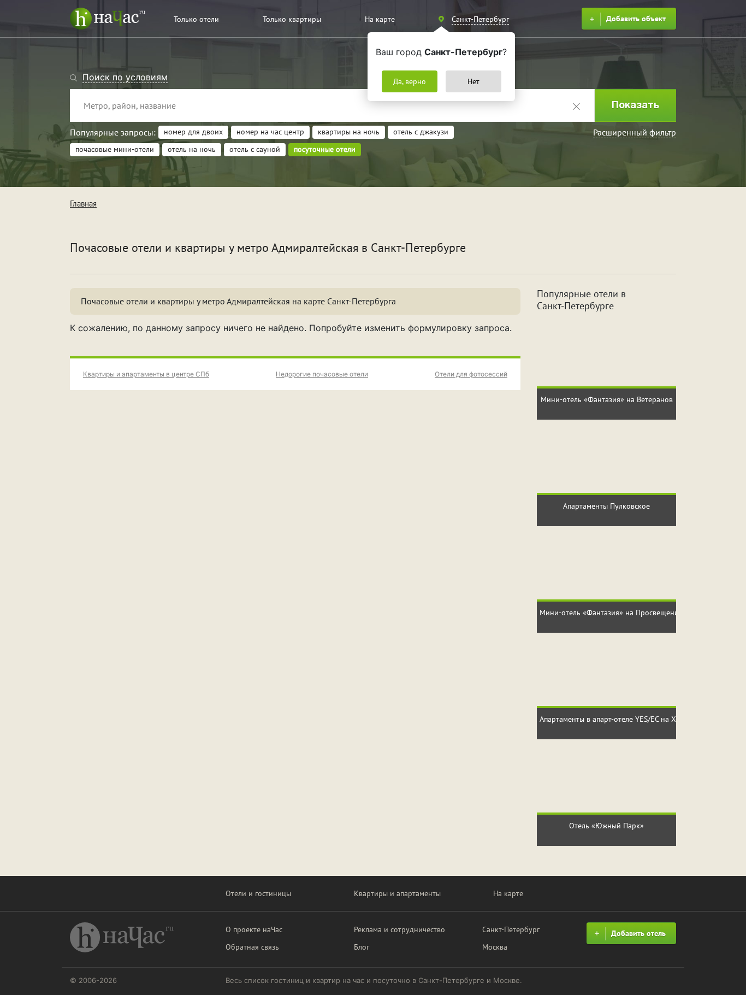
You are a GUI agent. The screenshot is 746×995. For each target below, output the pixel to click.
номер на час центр (270, 132)
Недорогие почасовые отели (322, 374)
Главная (83, 203)
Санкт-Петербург (511, 929)
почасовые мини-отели (114, 149)
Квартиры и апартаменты (397, 893)
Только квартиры (292, 19)
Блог (361, 947)
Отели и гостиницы (258, 893)
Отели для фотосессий (471, 374)
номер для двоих (193, 132)
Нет (473, 81)
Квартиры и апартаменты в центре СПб (146, 374)
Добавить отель (638, 933)
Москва (494, 947)
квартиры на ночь (349, 132)
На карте (380, 19)
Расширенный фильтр (634, 132)
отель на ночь (192, 149)
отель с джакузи (420, 132)
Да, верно (409, 81)
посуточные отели (325, 149)
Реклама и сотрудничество (399, 929)
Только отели (196, 19)
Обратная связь (252, 947)
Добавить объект (636, 18)
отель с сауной (254, 149)
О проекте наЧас (254, 929)
